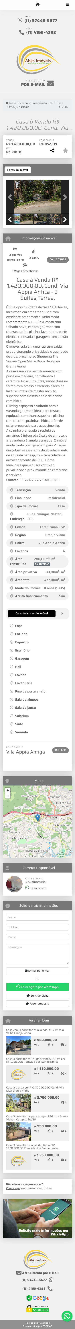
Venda (24, 103)
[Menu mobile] (37, 4)
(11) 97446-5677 (40, 20)
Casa (60, 103)
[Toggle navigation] (67, 4)
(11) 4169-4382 (41, 32)
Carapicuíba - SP (42, 103)
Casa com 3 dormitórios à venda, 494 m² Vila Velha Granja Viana (35, 1031)
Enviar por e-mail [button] (38, 971)
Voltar (65, 107)
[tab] (18, 169)
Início (12, 103)
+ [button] (8, 790)
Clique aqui (13, 1188)
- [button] (8, 795)
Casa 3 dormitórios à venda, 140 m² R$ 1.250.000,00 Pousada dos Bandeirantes (32, 1146)
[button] (11, 197)
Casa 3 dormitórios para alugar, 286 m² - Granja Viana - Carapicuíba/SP (37, 1118)
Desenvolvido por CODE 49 (37, 1326)
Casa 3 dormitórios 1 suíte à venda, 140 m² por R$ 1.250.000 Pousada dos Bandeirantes (35, 1060)
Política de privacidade (37, 1323)
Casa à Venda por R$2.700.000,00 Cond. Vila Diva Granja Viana (35, 1089)
